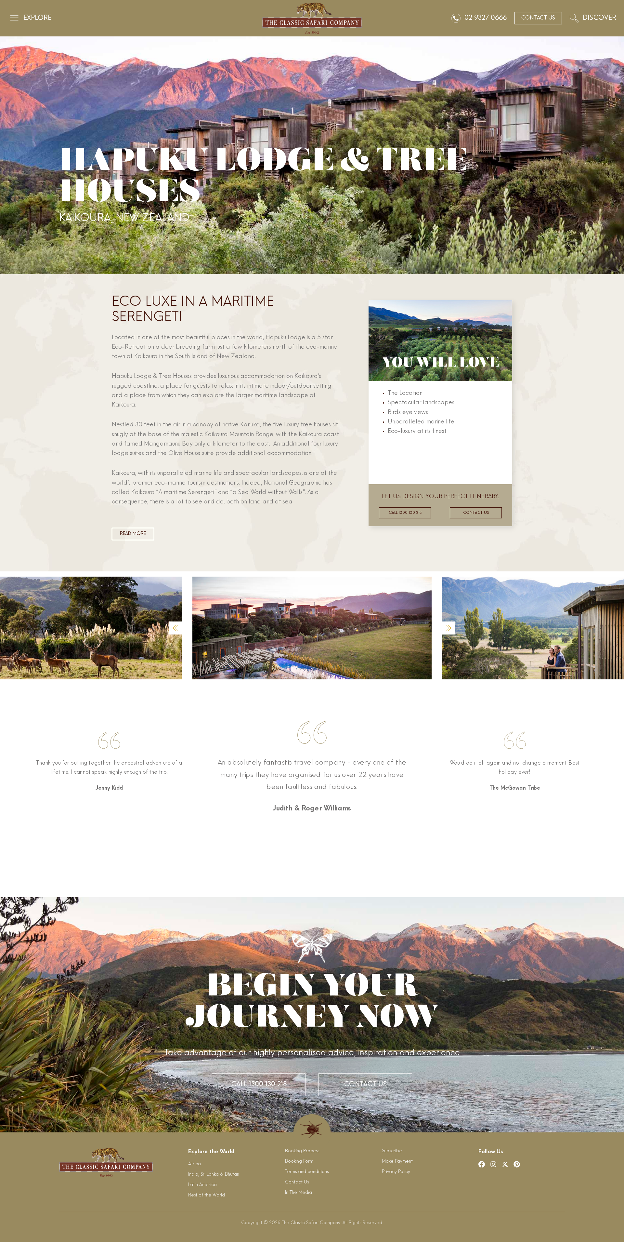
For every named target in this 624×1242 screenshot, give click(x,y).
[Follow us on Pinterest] (517, 1164)
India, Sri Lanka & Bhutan (213, 1174)
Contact (538, 18)
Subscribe (392, 1151)
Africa (194, 1164)
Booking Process (302, 1151)
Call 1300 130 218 (405, 513)
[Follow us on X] (505, 1164)
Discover (599, 18)
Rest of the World (206, 1195)
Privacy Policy (396, 1171)
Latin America (202, 1184)
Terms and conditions (307, 1171)
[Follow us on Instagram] (493, 1164)
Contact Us (365, 1084)
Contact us (476, 513)
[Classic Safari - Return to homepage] (312, 18)
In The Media (298, 1192)
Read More (133, 533)
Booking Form (299, 1161)
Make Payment (397, 1161)
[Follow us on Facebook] (481, 1164)
